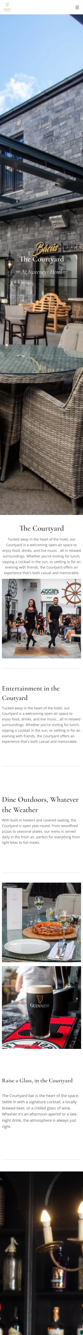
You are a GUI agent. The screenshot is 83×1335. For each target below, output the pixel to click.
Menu (77, 7)
